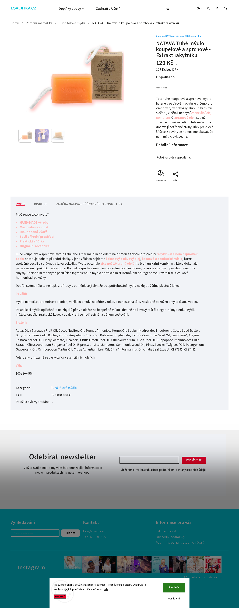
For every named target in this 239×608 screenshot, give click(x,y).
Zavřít (205, 186)
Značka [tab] (89, 204)
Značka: (178, 36)
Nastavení (60, 596)
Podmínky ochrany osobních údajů (180, 542)
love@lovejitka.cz (94, 531)
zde (106, 589)
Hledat (71, 533)
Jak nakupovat (166, 531)
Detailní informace (172, 145)
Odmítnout (174, 598)
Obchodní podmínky (170, 537)
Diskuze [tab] (40, 204)
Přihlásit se (194, 460)
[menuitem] (74, 8)
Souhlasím (174, 587)
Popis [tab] (20, 204)
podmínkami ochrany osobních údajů (182, 470)
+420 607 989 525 (94, 537)
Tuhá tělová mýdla (64, 388)
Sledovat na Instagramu (205, 577)
